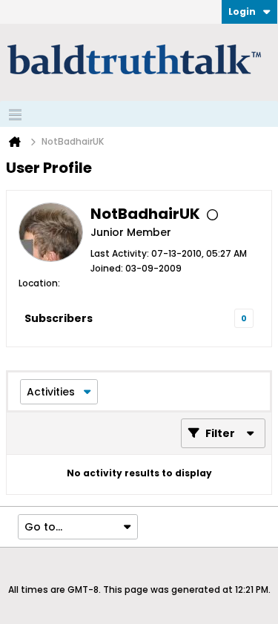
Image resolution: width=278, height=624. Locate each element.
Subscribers (58, 318)
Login (242, 11)
